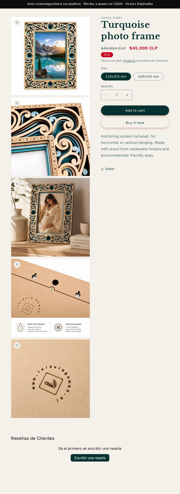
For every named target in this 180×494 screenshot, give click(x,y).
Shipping (129, 60)
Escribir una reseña (90, 458)
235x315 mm (116, 76)
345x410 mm (148, 76)
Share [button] (109, 169)
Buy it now (135, 123)
